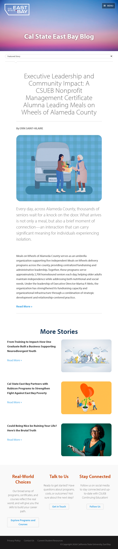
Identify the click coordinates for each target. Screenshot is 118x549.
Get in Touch (59, 506)
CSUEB (17, 7)
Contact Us (29, 540)
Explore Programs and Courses (23, 522)
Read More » (14, 360)
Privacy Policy (14, 540)
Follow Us (95, 506)
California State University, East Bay (94, 544)
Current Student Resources (50, 540)
